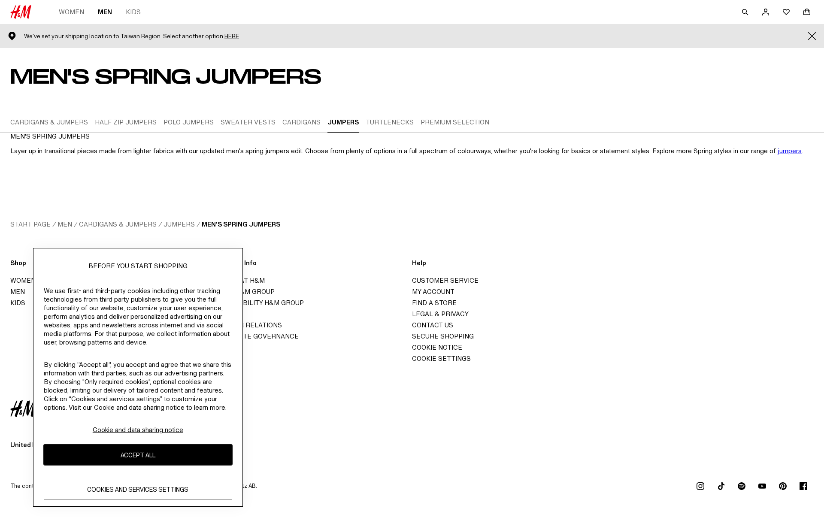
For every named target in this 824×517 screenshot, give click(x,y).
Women (71, 11)
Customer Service (445, 280)
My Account (433, 291)
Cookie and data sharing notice (138, 429)
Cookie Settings (441, 358)
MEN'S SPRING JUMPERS (241, 224)
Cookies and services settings (137, 489)
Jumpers (179, 224)
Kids (133, 11)
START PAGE (30, 224)
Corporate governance (255, 336)
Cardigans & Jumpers (118, 224)
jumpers (790, 150)
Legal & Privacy (440, 313)
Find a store (434, 302)
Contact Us (432, 325)
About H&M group (243, 291)
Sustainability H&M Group (257, 302)
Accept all (138, 454)
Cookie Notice (437, 347)
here (231, 36)
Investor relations (246, 325)
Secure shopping (443, 336)
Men (105, 11)
